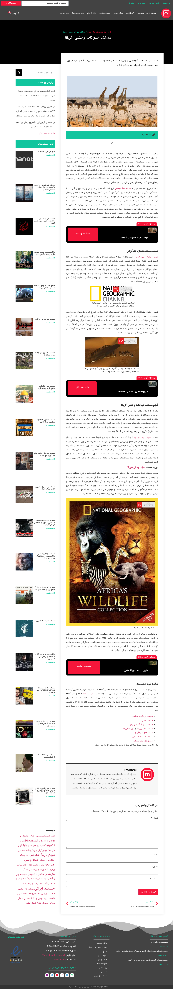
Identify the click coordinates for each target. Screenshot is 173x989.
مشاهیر (104, 971)
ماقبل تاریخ (20, 879)
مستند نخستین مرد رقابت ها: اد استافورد (45, 353)
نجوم (46, 898)
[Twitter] (52, 975)
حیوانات (50, 865)
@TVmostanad (59, 959)
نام (156, 854)
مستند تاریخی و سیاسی (146, 13)
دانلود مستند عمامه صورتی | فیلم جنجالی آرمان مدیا (44, 253)
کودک (33, 903)
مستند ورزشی (48, 893)
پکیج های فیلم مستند (143, 741)
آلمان (47, 836)
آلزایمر (52, 836)
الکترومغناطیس (29, 841)
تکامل (28, 855)
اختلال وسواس (27, 836)
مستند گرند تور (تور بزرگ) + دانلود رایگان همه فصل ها (44, 588)
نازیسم (52, 898)
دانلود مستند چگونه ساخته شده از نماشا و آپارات (44, 286)
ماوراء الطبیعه (47, 884)
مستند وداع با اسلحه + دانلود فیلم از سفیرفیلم (46, 387)
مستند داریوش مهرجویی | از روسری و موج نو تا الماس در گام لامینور (44, 522)
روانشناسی (21, 865)
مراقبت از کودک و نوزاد (30, 884)
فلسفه (34, 879)
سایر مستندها (78, 13)
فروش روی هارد (154, 3)
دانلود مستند (88, 693)
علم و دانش (102, 955)
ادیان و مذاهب (47, 841)
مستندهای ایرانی (100, 975)
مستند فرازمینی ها (145, 728)
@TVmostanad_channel (53, 955)
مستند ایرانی (44, 889)
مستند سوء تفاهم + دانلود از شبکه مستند (45, 756)
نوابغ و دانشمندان (33, 898)
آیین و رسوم (40, 836)
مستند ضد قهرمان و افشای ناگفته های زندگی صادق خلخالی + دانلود (44, 187)
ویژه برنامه (64, 13)
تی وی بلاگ (166, 3)
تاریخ (51, 855)
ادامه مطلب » (50, 155)
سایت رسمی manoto (46, 151)
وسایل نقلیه (42, 903)
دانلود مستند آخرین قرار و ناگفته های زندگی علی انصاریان (45, 656)
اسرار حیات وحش (142, 437)
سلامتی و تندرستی (36, 874)
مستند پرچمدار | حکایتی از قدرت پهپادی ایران (45, 488)
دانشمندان (33, 865)
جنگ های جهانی (47, 860)
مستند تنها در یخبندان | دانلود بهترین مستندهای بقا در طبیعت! (45, 556)
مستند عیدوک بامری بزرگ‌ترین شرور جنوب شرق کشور (44, 221)
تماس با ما (141, 3)
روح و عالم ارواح (47, 869)
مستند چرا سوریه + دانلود (45, 319)
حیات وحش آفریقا (136, 467)
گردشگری (130, 13)
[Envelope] (47, 975)
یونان (28, 903)
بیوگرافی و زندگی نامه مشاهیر (31, 850)
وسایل (52, 903)
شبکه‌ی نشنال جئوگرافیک (147, 257)
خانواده (42, 865)
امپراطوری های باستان (36, 845)
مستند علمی (104, 13)
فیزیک (28, 879)
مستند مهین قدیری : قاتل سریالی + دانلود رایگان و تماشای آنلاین (45, 791)
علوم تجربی (42, 878)
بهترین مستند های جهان (96, 32)
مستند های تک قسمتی (142, 737)
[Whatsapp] (72, 975)
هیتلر (20, 898)
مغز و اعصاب (31, 893)
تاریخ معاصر (39, 855)
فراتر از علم (91, 13)
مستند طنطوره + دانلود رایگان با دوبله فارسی (46, 421)
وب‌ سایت (154, 879)
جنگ (23, 855)
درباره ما (131, 3)
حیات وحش (118, 13)
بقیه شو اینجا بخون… (45, 133)
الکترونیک (49, 845)
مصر (38, 893)
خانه (109, 32)
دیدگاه (154, 818)
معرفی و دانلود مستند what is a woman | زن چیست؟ (46, 690)
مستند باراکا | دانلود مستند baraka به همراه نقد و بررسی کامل (44, 723)
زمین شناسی (34, 869)
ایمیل (155, 867)
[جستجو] (19, 72)
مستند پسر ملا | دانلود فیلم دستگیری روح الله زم (44, 454)
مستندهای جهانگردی (144, 732)
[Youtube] (57, 975)
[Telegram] (67, 975)
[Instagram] (62, 975)
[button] (70, 135)
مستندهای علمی (26, 889)
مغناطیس (21, 893)
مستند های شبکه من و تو (141, 724)
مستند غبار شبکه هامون (45, 620)
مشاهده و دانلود (83, 233)
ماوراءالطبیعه (128, 728)
